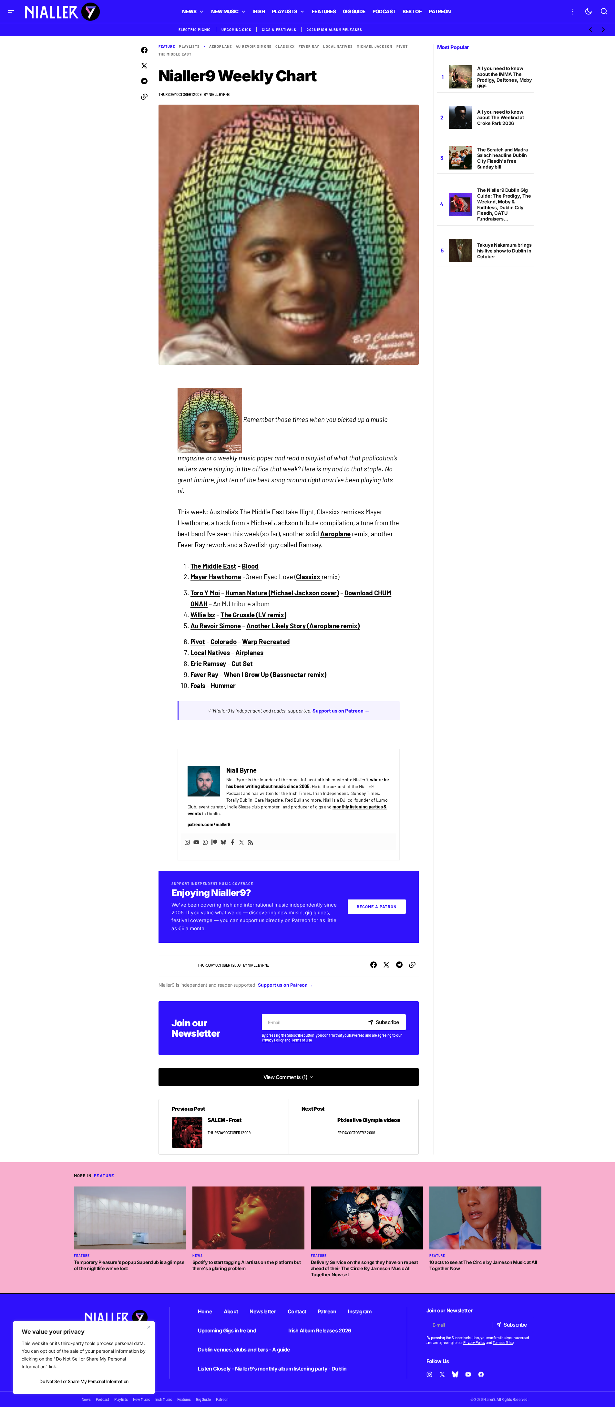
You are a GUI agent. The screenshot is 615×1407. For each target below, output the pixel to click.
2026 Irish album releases (334, 29)
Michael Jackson (375, 46)
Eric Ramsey (208, 663)
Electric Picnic (195, 29)
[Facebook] (232, 841)
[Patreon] (214, 841)
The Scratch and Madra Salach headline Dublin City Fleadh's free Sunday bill (502, 158)
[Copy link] (144, 97)
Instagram (360, 1311)
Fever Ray (309, 46)
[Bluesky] (223, 841)
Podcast (102, 1399)
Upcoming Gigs (236, 29)
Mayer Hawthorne (215, 576)
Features (184, 1399)
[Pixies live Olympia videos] (353, 1126)
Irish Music (163, 1399)
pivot (402, 46)
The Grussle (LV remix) (253, 615)
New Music (141, 1399)
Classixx (309, 576)
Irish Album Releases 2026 (319, 1330)
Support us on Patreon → (341, 710)
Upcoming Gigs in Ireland (227, 1330)
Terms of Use (301, 1040)
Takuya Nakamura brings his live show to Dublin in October (504, 250)
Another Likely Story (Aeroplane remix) (303, 626)
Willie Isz (202, 615)
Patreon (327, 1311)
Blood (250, 566)
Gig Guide (203, 1399)
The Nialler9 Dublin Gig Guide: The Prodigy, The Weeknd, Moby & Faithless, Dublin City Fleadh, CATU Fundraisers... (504, 204)
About (231, 1311)
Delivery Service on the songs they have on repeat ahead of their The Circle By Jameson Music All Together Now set (364, 1268)
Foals (198, 685)
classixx (285, 46)
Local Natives (338, 46)
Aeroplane (335, 534)
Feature (167, 46)
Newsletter (263, 1311)
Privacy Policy (273, 1040)
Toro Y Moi (205, 593)
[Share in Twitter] (144, 66)
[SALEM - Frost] (224, 1126)
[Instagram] (187, 841)
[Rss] (250, 841)
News (197, 1256)
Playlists (189, 46)
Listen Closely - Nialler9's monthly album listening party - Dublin (272, 1368)
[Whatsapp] (205, 841)
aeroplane (220, 46)
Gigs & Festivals (279, 29)
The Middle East (175, 54)
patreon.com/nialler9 (209, 824)
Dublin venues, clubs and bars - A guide (244, 1349)
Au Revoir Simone (254, 46)
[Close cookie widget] (148, 1327)
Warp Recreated (266, 641)
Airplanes (249, 652)
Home (205, 1311)
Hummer (223, 685)
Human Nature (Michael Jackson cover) (282, 593)
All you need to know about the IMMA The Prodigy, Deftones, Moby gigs (504, 77)
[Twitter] (241, 841)
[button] (11, 11)
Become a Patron (377, 906)
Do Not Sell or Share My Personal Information (83, 1381)
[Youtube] (196, 841)
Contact (297, 1311)
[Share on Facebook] (144, 50)
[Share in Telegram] (144, 81)
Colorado (223, 641)
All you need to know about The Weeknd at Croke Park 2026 (500, 117)
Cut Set (242, 663)
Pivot (197, 641)
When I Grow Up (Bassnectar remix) (275, 674)
